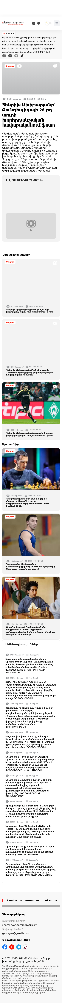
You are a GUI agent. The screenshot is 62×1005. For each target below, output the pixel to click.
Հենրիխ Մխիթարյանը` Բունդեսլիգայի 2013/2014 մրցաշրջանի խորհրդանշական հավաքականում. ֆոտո (29, 372)
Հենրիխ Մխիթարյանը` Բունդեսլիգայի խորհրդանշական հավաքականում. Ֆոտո (29, 310)
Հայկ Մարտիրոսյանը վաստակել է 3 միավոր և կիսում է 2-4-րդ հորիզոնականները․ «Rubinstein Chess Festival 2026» (27, 502)
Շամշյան (34, 655)
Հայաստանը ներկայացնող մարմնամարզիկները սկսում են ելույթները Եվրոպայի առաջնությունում (30, 566)
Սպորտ (10, 66)
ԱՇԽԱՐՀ (51, 900)
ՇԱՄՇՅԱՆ (14, 900)
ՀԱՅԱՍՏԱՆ (33, 900)
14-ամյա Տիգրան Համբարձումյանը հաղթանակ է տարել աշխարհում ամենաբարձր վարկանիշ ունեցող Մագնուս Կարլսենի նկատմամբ (30, 631)
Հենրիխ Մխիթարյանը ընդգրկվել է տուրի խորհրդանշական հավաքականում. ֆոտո (29, 434)
